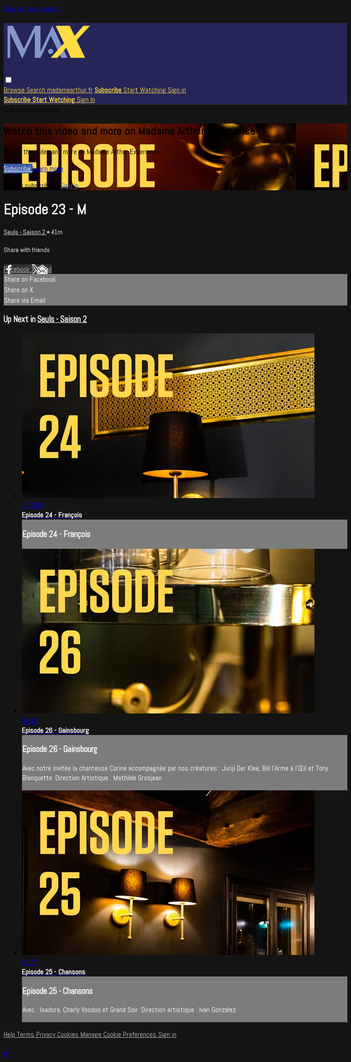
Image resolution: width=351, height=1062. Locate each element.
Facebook (18, 269)
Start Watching (145, 90)
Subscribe (18, 168)
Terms (26, 1034)
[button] (8, 80)
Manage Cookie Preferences (119, 1034)
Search (37, 90)
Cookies (68, 1034)
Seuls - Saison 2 (25, 232)
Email (44, 269)
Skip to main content (32, 8)
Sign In (86, 99)
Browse (15, 90)
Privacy (46, 1034)
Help (10, 1034)
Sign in (177, 90)
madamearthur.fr (70, 90)
